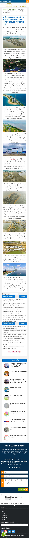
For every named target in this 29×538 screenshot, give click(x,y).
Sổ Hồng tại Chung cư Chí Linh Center (17, 404)
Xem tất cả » (23, 296)
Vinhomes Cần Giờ (10, 160)
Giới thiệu (4, 510)
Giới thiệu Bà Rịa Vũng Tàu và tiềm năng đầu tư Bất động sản (18, 412)
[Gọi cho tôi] (3, 534)
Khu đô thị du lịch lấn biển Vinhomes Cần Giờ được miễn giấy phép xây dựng (14, 327)
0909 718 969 (8, 1)
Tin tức (3, 513)
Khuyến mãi (4, 515)
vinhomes (15, 294)
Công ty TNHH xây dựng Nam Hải (18, 371)
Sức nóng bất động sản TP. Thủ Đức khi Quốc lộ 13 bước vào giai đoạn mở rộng (14, 304)
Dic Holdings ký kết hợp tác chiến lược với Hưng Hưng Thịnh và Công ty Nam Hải (18, 365)
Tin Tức (11, 294)
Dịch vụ (3, 511)
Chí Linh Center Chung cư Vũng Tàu (18, 428)
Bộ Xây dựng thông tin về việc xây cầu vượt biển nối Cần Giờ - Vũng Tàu (13, 347)
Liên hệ (3, 519)
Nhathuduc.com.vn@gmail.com (16, 460)
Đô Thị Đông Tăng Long (16, 395)
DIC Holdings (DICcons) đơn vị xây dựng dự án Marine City (17, 420)
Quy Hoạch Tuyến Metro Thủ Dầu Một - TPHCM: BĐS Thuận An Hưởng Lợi (12, 312)
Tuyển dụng (4, 517)
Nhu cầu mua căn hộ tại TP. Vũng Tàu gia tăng (18, 436)
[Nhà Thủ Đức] (16, 4)
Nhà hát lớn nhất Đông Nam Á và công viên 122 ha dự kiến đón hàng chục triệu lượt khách (14, 335)
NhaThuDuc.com (17, 464)
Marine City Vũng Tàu (15, 387)
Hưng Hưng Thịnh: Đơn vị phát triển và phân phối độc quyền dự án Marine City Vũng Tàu (18, 381)
